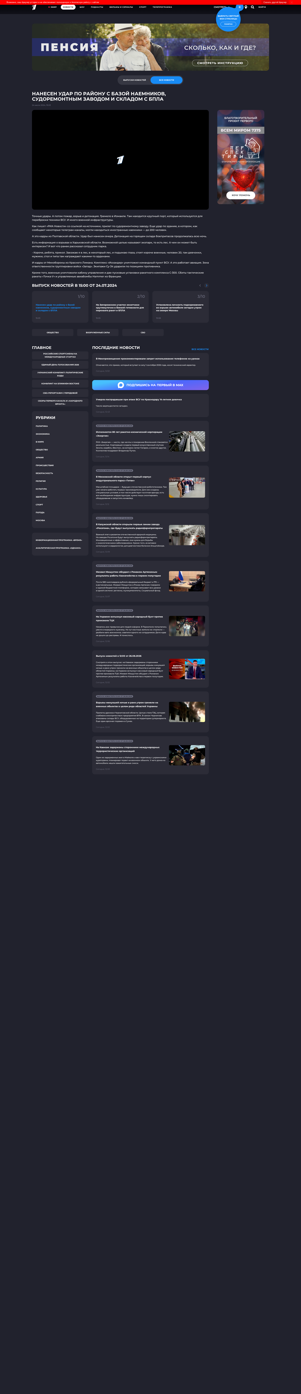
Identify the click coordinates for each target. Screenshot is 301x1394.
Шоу (82, 7)
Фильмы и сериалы (121, 7)
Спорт (142, 7)
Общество (53, 332)
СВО (143, 332)
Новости (68, 7)
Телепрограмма (162, 7)
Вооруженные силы (98, 332)
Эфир (54, 7)
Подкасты (97, 7)
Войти (262, 7)
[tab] (134, 80)
